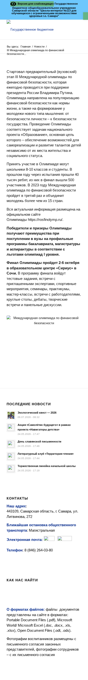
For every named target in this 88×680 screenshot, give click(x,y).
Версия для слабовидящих (35, 3)
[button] (85, 16)
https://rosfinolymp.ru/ (45, 219)
